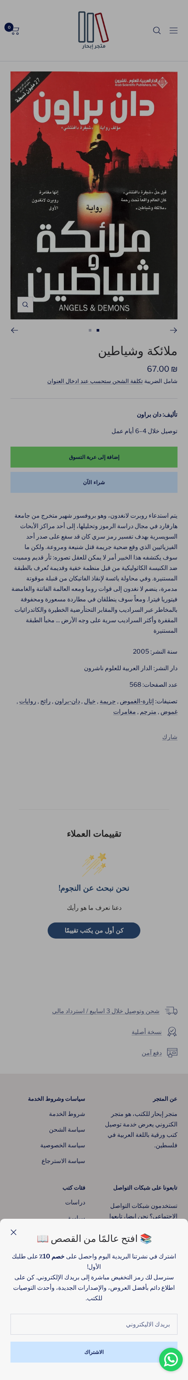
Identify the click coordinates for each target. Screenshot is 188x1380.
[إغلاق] (13, 1232)
